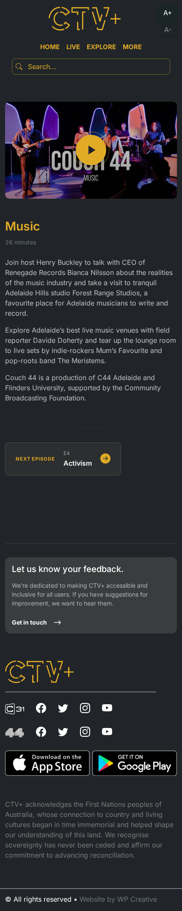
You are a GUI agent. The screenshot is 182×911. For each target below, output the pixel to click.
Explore (101, 47)
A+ (167, 12)
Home (50, 47)
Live (73, 47)
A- (167, 29)
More (132, 47)
